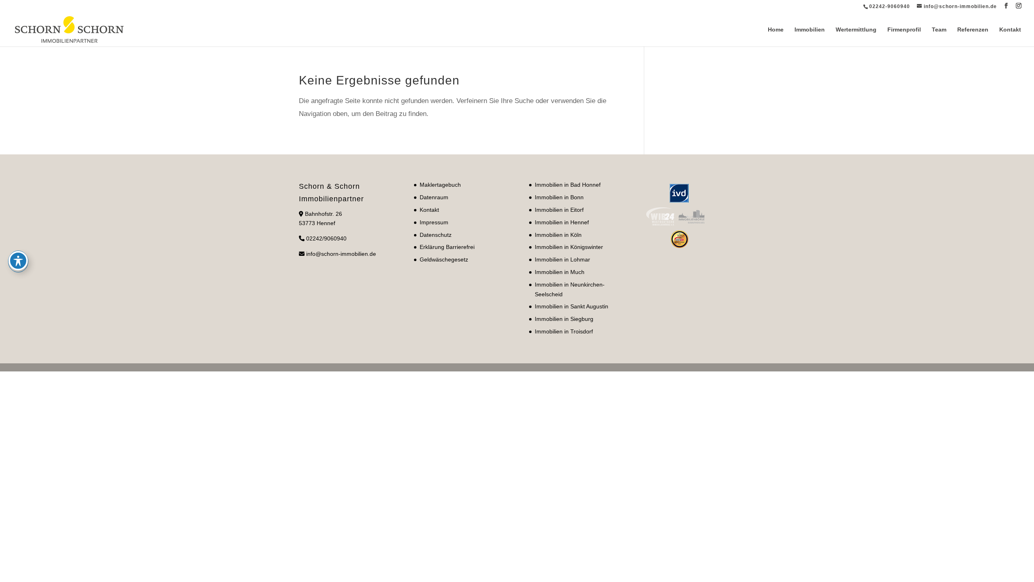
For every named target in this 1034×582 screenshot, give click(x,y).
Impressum (434, 222)
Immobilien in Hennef (562, 222)
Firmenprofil (904, 30)
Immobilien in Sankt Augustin (571, 306)
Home (776, 30)
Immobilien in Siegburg (564, 319)
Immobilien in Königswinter (569, 247)
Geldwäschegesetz (444, 259)
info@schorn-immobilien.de (341, 254)
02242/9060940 (326, 238)
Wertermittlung (856, 30)
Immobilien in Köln (558, 235)
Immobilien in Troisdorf (564, 331)
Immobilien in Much (559, 272)
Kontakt (1010, 30)
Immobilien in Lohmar (562, 259)
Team (939, 30)
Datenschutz (436, 235)
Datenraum (434, 197)
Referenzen (972, 30)
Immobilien (809, 30)
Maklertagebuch (440, 184)
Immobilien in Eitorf (559, 210)
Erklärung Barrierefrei (447, 247)
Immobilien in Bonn (559, 197)
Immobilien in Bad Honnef (568, 184)
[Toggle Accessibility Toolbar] (18, 260)
